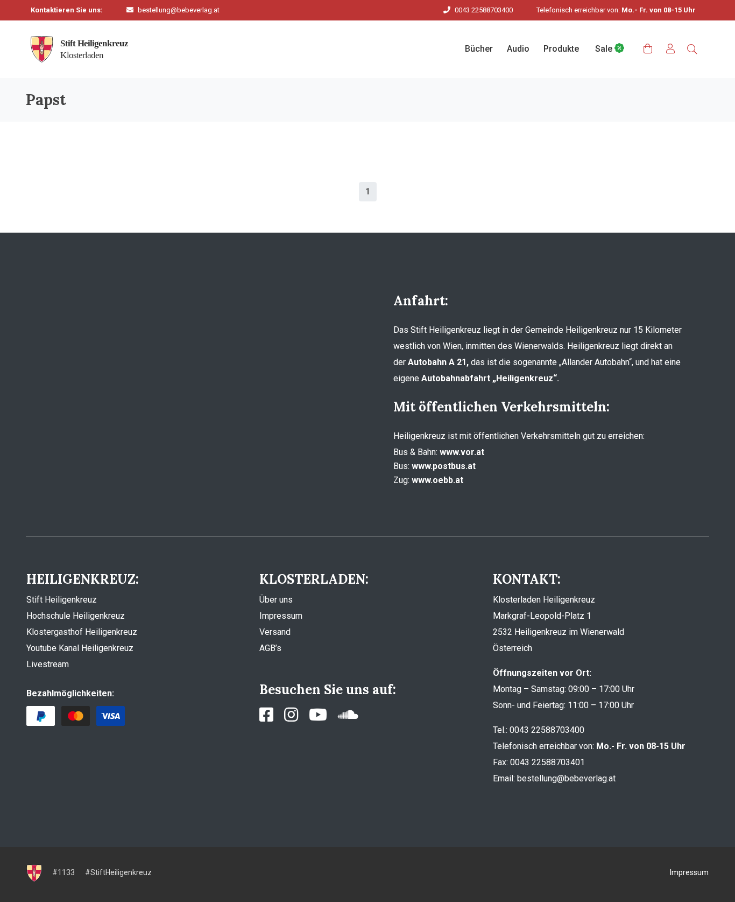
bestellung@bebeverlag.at (179, 10)
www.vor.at (462, 452)
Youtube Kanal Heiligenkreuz (79, 648)
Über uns (276, 600)
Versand (275, 632)
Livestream (47, 664)
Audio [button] (518, 49)
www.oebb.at (437, 480)
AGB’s (270, 648)
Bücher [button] (479, 49)
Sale (604, 49)
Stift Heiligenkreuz (61, 600)
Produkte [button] (561, 49)
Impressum (280, 616)
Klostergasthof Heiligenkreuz (81, 632)
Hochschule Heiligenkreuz (75, 616)
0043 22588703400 (484, 10)
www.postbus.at (444, 466)
